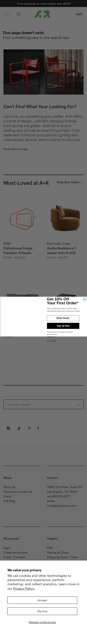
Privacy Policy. (24, 588)
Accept (42, 600)
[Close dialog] (84, 299)
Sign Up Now (63, 326)
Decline (42, 611)
